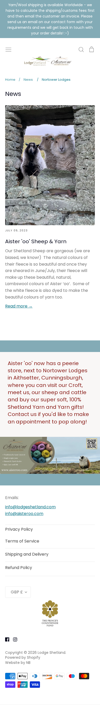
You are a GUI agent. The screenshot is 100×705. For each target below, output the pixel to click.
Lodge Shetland (51, 652)
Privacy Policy (19, 529)
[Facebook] (5, 639)
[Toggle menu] (8, 49)
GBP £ (17, 592)
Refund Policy (18, 568)
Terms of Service (22, 541)
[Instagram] (13, 639)
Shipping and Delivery (26, 554)
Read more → (19, 306)
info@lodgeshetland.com (30, 507)
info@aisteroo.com (24, 514)
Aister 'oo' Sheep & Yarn (35, 241)
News (13, 93)
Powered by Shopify (22, 657)
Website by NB (18, 662)
